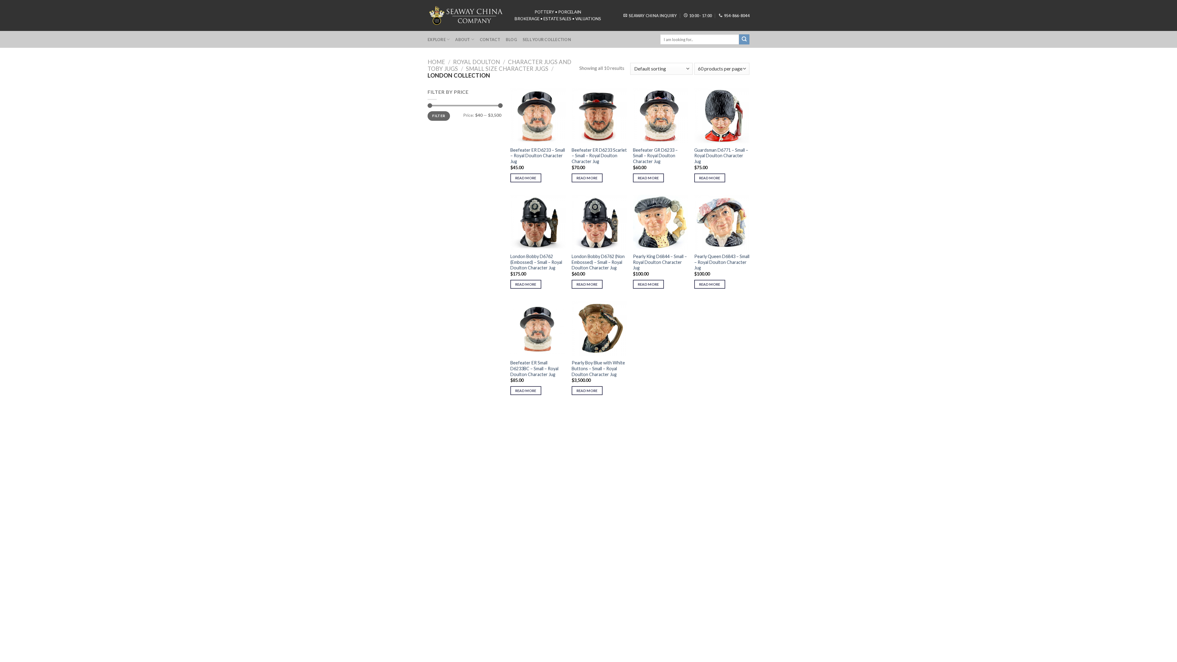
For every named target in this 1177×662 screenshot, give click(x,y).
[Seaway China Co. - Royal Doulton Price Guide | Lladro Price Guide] (466, 15)
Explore (437, 39)
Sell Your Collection (547, 39)
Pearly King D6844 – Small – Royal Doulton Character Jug (660, 262)
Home (436, 62)
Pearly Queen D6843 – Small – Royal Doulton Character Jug (721, 262)
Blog (511, 39)
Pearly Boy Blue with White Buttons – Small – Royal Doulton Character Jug (598, 368)
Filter (438, 115)
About (462, 39)
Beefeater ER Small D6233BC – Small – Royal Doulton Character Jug (534, 368)
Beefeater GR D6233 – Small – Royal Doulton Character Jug (655, 155)
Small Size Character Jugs (507, 68)
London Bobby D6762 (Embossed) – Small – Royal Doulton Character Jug (536, 262)
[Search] (744, 39)
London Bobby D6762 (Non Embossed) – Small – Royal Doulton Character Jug (598, 262)
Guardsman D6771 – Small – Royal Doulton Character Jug (721, 155)
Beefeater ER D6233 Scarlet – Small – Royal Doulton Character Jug (599, 155)
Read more (525, 178)
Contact (490, 39)
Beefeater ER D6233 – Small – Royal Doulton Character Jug (537, 155)
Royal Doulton (476, 62)
